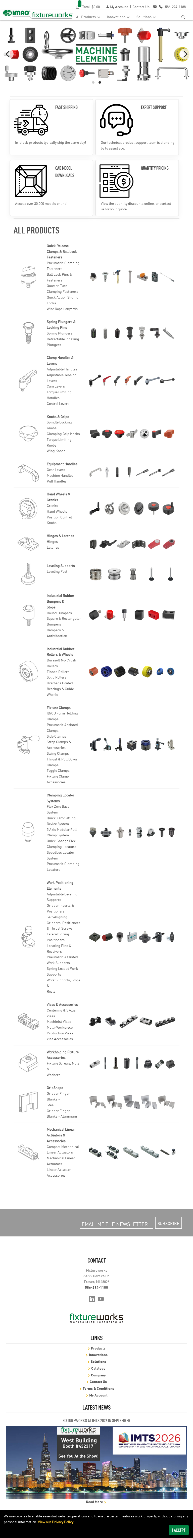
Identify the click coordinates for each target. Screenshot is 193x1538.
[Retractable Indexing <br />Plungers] (132, 333)
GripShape (55, 1087)
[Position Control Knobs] (132, 508)
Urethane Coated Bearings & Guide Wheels (60, 688)
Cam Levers (56, 386)
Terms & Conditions (98, 1388)
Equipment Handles (62, 463)
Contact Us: (141, 6)
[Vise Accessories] (132, 1021)
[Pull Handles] (132, 472)
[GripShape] (28, 1102)
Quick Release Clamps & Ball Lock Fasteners (62, 251)
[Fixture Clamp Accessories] (132, 744)
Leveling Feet (57, 571)
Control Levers (58, 403)
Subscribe (168, 1223)
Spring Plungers (59, 332)
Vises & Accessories (62, 1004)
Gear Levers (56, 469)
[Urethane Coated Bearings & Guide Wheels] (132, 671)
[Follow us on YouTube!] (101, 1298)
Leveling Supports (61, 565)
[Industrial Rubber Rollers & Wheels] (28, 671)
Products (98, 1347)
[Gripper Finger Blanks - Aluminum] (132, 1102)
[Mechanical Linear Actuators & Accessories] (28, 1152)
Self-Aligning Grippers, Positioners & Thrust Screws (63, 922)
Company (98, 1374)
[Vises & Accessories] (28, 1021)
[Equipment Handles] (28, 472)
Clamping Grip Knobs (63, 433)
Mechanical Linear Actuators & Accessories (61, 1135)
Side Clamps (56, 736)
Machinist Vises (59, 1021)
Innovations (116, 16)
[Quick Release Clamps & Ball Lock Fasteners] (28, 277)
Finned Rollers (58, 671)
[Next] (184, 54)
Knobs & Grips (58, 416)
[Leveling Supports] (28, 574)
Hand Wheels (57, 511)
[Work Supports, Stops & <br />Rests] (132, 937)
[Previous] (8, 54)
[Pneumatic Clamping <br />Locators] (132, 832)
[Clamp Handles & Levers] (28, 380)
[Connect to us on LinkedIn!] (92, 1298)
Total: (89, 6)
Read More (95, 1501)
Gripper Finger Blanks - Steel (58, 1099)
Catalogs (98, 1368)
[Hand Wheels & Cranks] (28, 508)
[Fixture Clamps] (28, 744)
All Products (86, 16)
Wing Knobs (56, 450)
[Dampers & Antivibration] (132, 615)
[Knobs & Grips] (28, 433)
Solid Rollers (56, 677)
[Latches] (132, 544)
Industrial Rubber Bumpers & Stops (60, 601)
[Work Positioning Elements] (28, 937)
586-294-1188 (175, 6)
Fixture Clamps (59, 707)
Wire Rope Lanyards (62, 308)
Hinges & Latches (60, 535)
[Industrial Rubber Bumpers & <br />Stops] (28, 615)
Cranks (52, 505)
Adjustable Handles (62, 368)
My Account (118, 6)
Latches (53, 547)
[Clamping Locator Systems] (28, 832)
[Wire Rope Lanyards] (132, 277)
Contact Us (98, 1381)
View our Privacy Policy (55, 1521)
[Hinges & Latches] (28, 544)
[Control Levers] (132, 380)
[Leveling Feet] (132, 574)
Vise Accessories (60, 1038)
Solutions (144, 16)
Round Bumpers (59, 612)
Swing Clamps (58, 753)
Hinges (52, 541)
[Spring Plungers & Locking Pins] (28, 333)
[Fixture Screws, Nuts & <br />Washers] (132, 1063)
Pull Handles (57, 481)
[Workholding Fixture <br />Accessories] (28, 1063)
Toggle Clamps (58, 770)
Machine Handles (60, 475)
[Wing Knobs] (132, 433)
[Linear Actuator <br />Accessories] (132, 1152)
